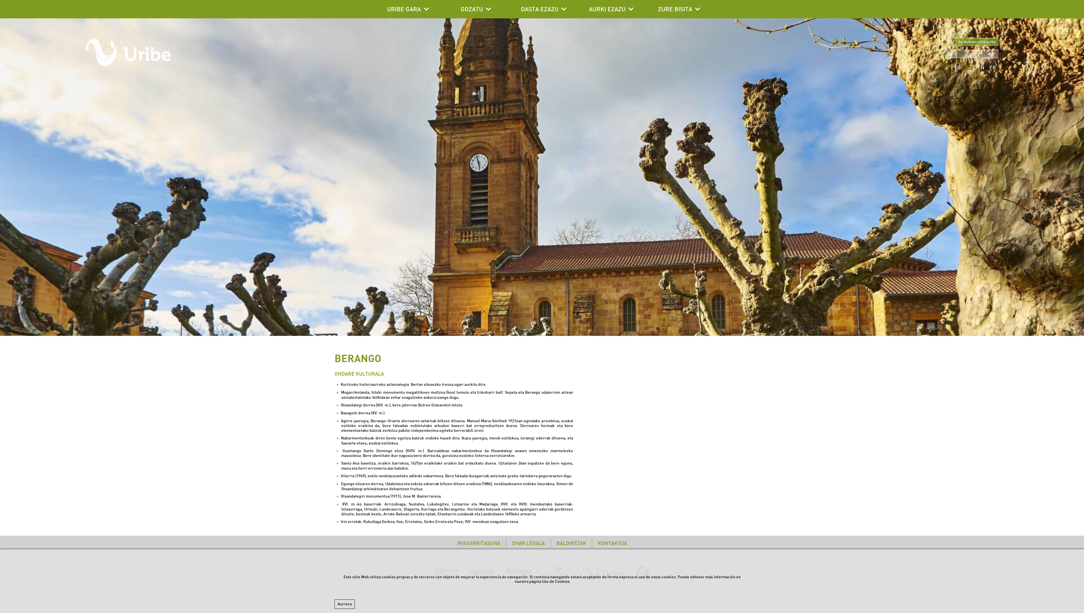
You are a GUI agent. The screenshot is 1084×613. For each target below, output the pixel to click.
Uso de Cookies (556, 581)
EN (981, 67)
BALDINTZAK (571, 543)
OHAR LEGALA (528, 543)
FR (992, 67)
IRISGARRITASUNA (479, 543)
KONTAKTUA (612, 543)
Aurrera (345, 604)
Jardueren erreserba (977, 41)
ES (958, 67)
